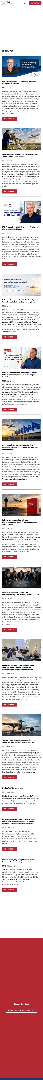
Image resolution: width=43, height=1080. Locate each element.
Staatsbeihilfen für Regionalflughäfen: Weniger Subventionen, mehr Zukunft (20, 155)
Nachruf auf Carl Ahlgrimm (12, 788)
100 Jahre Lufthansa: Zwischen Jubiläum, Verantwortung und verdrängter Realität (18, 741)
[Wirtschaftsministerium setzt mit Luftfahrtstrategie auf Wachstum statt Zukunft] (21, 577)
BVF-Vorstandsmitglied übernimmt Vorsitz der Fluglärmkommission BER (20, 228)
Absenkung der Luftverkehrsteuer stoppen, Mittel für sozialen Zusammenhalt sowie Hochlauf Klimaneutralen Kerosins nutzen (19, 821)
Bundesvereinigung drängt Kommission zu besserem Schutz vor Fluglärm (18, 861)
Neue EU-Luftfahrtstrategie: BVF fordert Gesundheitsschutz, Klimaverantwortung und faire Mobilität (20, 447)
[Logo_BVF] (8, 3)
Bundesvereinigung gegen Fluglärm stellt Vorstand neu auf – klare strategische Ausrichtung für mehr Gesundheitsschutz (18, 667)
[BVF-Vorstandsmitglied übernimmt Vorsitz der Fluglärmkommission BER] (21, 212)
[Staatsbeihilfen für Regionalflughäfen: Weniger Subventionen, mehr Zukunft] (21, 139)
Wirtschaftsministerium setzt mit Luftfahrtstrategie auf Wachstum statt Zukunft (20, 593)
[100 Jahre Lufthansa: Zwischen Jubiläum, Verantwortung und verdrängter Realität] (21, 725)
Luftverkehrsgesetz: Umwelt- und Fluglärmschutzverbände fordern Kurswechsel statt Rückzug (20, 522)
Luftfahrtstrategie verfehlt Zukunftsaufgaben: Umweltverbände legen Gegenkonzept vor (20, 301)
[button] (20, 3)
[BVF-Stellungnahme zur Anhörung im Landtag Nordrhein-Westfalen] (21, 66)
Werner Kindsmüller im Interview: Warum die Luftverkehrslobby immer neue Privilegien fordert (20, 375)
